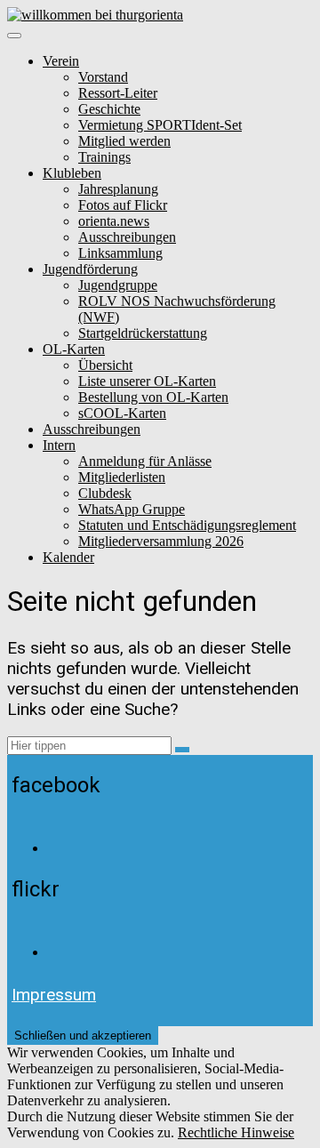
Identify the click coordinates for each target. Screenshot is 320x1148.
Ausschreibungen (127, 237)
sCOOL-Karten (122, 413)
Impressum (54, 994)
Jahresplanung (118, 189)
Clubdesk (105, 493)
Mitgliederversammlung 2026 (161, 541)
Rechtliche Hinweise (236, 1132)
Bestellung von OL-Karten (153, 397)
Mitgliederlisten (121, 477)
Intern (59, 445)
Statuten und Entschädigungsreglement (187, 525)
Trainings (104, 157)
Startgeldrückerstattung (142, 333)
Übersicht (105, 365)
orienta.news (113, 221)
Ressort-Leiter (117, 92)
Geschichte (109, 108)
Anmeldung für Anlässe (145, 461)
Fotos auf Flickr (122, 205)
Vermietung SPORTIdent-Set (160, 124)
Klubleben (72, 173)
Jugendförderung (90, 269)
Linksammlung (120, 253)
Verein (61, 60)
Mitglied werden (124, 141)
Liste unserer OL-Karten (147, 381)
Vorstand (103, 76)
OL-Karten (74, 349)
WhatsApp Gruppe (131, 509)
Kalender (68, 557)
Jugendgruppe (117, 285)
